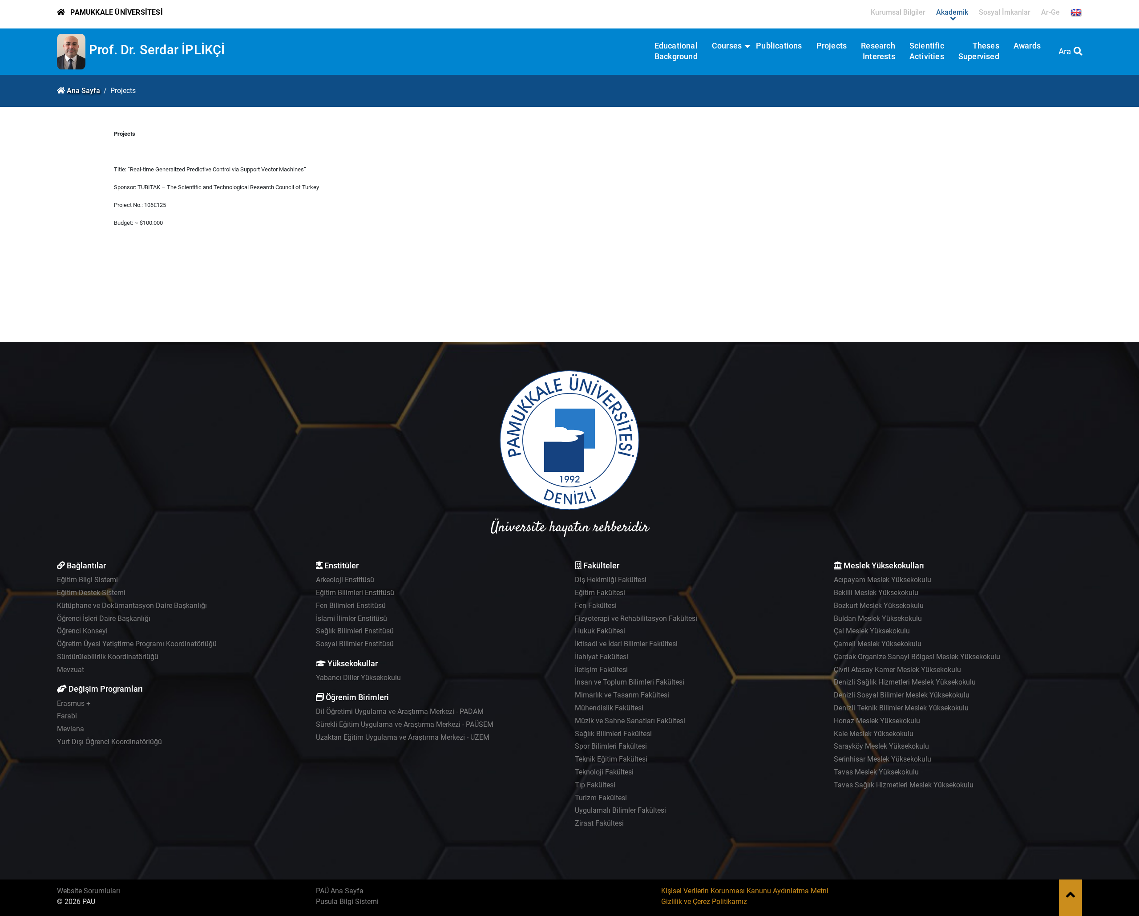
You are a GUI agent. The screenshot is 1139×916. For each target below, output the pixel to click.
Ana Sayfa (83, 90)
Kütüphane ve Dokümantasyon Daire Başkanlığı (132, 605)
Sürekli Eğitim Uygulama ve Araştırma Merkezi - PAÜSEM (404, 724)
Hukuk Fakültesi (600, 631)
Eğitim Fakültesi (600, 592)
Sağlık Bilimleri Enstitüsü (355, 631)
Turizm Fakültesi (601, 798)
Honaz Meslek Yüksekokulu (877, 721)
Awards (1027, 45)
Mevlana (70, 729)
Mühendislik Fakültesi (609, 708)
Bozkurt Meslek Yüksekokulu (879, 605)
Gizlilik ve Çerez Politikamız (704, 901)
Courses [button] (727, 45)
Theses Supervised (978, 51)
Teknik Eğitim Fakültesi (611, 759)
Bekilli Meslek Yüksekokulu (876, 592)
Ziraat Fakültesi (599, 823)
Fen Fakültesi (596, 605)
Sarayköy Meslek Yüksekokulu (881, 746)
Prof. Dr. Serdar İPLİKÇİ (157, 49)
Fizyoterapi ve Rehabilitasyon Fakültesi (636, 618)
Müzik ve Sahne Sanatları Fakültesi (630, 721)
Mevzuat (70, 669)
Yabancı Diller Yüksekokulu (358, 677)
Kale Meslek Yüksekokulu (873, 734)
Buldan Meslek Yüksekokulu (878, 618)
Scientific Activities (926, 51)
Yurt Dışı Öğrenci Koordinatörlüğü (109, 742)
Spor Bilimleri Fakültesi (611, 746)
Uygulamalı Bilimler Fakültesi (620, 810)
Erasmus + (73, 703)
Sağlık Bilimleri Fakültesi (613, 734)
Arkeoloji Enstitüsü (345, 580)
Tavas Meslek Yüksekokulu (876, 772)
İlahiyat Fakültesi (601, 657)
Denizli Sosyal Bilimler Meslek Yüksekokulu (901, 695)
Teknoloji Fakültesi (604, 772)
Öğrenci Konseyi (82, 631)
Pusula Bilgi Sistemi (347, 901)
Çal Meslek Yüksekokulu (872, 631)
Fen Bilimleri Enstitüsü (351, 605)
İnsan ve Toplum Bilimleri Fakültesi (629, 682)
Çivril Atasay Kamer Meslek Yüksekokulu (897, 669)
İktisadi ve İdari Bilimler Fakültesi (626, 644)
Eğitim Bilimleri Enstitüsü (355, 592)
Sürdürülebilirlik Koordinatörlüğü (107, 657)
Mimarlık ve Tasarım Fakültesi (622, 695)
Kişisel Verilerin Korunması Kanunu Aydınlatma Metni (744, 891)
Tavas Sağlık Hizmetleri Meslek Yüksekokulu (903, 785)
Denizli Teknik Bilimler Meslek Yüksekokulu (901, 708)
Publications (779, 45)
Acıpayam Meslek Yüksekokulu (882, 580)
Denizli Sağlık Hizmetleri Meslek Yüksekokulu (905, 682)
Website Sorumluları (88, 891)
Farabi (67, 716)
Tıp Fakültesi (595, 785)
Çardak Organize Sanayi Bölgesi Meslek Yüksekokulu (917, 657)
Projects (831, 45)
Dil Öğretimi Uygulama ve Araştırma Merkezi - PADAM (400, 711)
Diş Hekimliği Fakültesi (610, 580)
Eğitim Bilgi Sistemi (87, 580)
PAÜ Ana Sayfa (340, 891)
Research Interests (878, 51)
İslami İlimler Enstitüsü (351, 618)
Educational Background (676, 51)
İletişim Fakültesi (601, 669)
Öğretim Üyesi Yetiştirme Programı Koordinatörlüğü (137, 644)
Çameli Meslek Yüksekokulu (877, 644)
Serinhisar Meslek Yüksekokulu (882, 759)
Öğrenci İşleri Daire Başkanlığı (103, 618)
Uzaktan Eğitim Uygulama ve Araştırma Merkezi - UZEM (402, 737)
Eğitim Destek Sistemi (91, 592)
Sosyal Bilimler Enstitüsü (355, 644)
